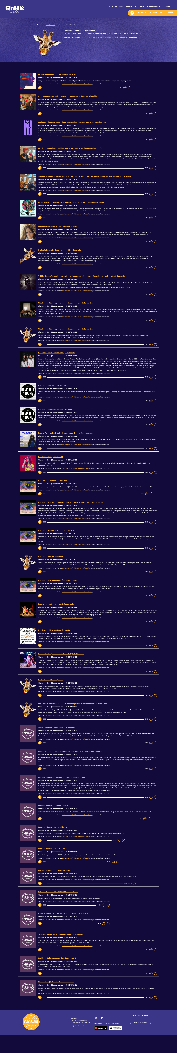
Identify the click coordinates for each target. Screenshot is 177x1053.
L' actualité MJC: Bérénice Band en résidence (56, 982)
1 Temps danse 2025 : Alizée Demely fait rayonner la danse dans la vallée (67, 96)
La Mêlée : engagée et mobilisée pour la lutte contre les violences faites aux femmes (72, 148)
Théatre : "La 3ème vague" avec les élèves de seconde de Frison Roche (66, 303)
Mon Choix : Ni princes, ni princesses (52, 481)
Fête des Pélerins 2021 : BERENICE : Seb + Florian (58, 892)
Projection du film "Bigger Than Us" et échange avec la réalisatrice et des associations (72, 704)
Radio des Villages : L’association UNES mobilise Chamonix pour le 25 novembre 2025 (72, 122)
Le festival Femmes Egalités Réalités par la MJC (57, 75)
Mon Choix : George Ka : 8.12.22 (50, 457)
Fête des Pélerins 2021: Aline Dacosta (53, 805)
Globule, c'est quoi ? (115, 6)
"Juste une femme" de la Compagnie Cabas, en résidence (60, 934)
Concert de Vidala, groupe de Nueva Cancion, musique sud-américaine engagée (70, 751)
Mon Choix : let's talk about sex (50, 556)
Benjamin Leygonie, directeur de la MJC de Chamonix (59, 250)
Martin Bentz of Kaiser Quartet (50, 680)
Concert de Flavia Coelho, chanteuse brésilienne (57, 727)
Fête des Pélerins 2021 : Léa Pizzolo (52, 827)
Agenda (129, 6)
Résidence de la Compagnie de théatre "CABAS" (57, 958)
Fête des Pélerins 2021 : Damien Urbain (54, 870)
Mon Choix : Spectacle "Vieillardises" (52, 385)
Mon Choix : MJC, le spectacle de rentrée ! (54, 630)
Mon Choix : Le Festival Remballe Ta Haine (55, 409)
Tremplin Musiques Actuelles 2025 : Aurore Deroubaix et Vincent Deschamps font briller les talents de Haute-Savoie (84, 176)
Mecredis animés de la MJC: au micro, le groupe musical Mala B (63, 913)
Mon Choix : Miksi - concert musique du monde (56, 353)
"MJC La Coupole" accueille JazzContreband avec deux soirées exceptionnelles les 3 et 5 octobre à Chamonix (81, 276)
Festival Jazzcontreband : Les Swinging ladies (56, 604)
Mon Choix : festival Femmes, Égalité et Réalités (57, 580)
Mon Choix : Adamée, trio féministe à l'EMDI (56, 530)
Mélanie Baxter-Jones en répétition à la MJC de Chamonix (61, 654)
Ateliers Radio (140, 6)
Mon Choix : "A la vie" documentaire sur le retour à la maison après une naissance (70, 502)
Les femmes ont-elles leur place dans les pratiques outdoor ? (62, 777)
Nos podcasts (36, 25)
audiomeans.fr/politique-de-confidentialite (104, 37)
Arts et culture (50, 25)
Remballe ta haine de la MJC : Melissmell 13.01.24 (57, 226)
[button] (154, 6)
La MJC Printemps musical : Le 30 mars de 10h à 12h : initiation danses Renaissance (71, 202)
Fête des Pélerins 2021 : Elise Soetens (53, 849)
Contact (168, 6)
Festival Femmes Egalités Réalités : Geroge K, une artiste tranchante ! (66, 433)
